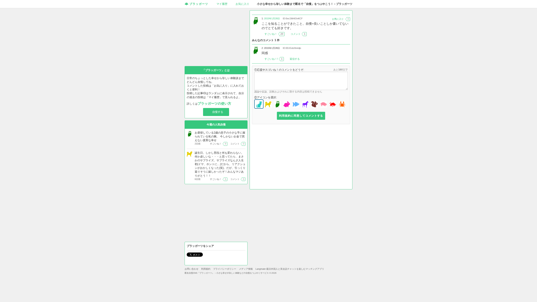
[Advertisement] (301, 157)
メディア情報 (246, 269)
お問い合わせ (191, 269)
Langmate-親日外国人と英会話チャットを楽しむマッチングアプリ (289, 269)
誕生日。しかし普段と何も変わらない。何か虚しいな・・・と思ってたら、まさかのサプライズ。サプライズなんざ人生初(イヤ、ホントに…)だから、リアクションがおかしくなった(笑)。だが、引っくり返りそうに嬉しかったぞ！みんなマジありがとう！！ (220, 164)
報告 (347, 34)
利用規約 (205, 269)
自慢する (217, 111)
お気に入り (242, 3)
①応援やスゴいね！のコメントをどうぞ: (279, 69)
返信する (295, 58)
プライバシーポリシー (224, 269)
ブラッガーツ (198, 3)
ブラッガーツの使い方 (214, 103)
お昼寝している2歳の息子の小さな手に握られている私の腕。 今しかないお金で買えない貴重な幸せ (220, 136)
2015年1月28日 (272, 18)
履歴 (221, 3)
